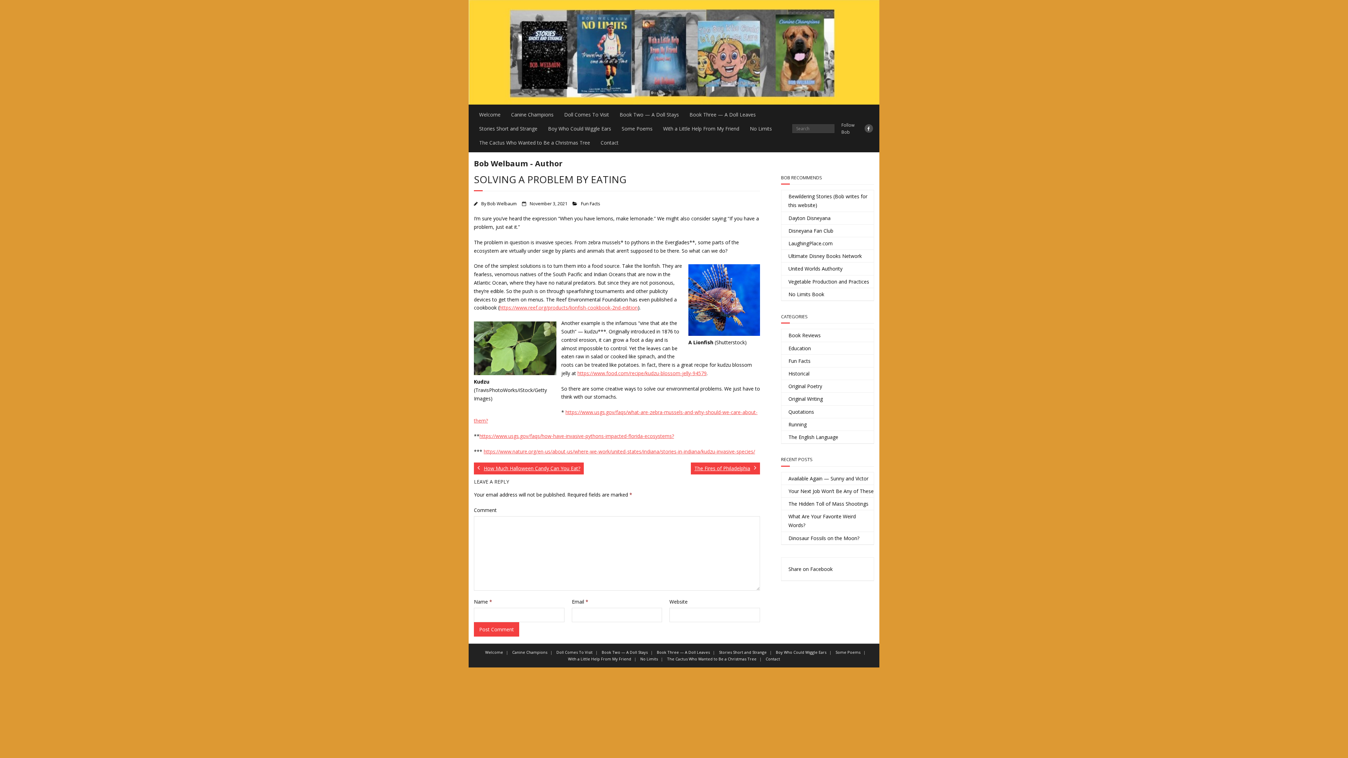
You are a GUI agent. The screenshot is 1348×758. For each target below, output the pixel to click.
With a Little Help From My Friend (701, 128)
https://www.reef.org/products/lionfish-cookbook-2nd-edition (569, 307)
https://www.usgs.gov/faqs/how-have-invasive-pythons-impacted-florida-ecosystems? (577, 436)
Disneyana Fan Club (810, 230)
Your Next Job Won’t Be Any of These (831, 491)
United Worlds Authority (815, 268)
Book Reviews (804, 335)
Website (678, 601)
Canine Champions (532, 114)
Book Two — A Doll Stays (649, 114)
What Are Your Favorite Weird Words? (822, 520)
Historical (799, 373)
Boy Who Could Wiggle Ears (579, 128)
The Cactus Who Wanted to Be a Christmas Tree (534, 142)
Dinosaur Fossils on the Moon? (823, 538)
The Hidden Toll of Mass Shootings (828, 503)
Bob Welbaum (502, 204)
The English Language (813, 437)
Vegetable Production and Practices (828, 281)
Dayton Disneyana (809, 218)
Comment (485, 510)
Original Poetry (805, 386)
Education (799, 348)
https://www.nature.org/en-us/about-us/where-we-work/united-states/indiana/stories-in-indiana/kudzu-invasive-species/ (619, 451)
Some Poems (637, 128)
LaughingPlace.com (810, 243)
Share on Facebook (810, 569)
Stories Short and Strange (508, 128)
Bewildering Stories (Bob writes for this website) (827, 200)
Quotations (801, 411)
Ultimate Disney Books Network (825, 256)
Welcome (490, 114)
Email (580, 601)
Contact (610, 142)
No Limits (761, 128)
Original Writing (805, 398)
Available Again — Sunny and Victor (828, 478)
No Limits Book (806, 294)
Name (483, 601)
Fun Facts (590, 204)
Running (797, 424)
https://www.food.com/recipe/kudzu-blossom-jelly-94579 (642, 373)
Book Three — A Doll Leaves (722, 114)
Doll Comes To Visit (586, 114)
